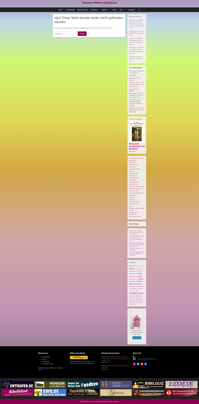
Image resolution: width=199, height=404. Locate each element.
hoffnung (131, 279)
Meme (130, 199)
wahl (130, 302)
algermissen (132, 266)
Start (60, 10)
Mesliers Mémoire (133, 202)
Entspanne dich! (48, 364)
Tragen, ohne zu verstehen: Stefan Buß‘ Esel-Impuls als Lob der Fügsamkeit (136, 232)
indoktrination (132, 281)
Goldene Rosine (133, 182)
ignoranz (135, 279)
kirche (142, 286)
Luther (130, 197)
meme (140, 288)
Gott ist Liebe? (132, 184)
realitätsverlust (136, 293)
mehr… (121, 10)
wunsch (140, 302)
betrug (142, 266)
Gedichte (131, 180)
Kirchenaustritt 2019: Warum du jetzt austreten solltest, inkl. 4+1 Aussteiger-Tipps (137, 95)
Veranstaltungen (133, 212)
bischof (135, 268)
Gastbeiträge (132, 175)
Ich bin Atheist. (132, 75)
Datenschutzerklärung (102, 401)
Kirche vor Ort (132, 191)
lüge (137, 288)
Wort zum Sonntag (83, 10)
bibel (131, 268)
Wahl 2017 (131, 214)
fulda (140, 273)
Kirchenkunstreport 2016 (135, 193)
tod (129, 300)
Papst (133, 290)
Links (44, 359)
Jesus (131, 284)
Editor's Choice (132, 164)
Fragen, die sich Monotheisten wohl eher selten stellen (136, 33)
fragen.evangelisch (133, 169)
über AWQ (131, 10)
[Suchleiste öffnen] (139, 9)
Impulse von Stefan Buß (135, 186)
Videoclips (46, 361)
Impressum (93, 401)
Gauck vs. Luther (133, 178)
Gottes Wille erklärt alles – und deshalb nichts (136, 58)
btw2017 (140, 269)
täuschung (133, 300)
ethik (141, 271)
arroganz (138, 266)
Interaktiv (104, 10)
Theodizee (137, 298)
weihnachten (135, 302)
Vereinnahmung (139, 300)
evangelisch (132, 273)
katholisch (138, 284)
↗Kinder (114, 10)
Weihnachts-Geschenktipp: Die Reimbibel (137, 146)
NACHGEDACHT (133, 204)
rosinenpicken (138, 296)
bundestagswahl (132, 271)
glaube (135, 276)
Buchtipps (131, 160)
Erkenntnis (131, 167)
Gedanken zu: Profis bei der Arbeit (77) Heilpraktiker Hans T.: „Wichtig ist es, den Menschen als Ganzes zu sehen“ (136, 24)
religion (131, 296)
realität (136, 290)
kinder (138, 286)
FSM (130, 171)
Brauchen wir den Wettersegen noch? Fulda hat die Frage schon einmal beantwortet (137, 244)
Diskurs (131, 162)
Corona (137, 271)
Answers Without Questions (99, 3)
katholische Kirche (132, 286)
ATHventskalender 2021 (135, 158)
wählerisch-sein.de (133, 304)
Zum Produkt (136, 338)
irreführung (139, 281)
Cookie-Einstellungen (114, 401)
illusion (140, 279)
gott (139, 276)
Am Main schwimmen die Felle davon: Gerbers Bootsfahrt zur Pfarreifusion (136, 253)
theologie (141, 298)
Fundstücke (132, 173)
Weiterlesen (132, 151)
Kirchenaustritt (70, 10)
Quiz (130, 206)
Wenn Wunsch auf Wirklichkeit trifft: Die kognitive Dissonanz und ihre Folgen (136, 109)
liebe (130, 288)
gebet (130, 276)
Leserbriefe (132, 195)
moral (130, 290)
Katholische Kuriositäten (135, 188)
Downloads (94, 10)
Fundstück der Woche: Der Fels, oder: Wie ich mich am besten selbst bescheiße (136, 84)
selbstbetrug (131, 298)
